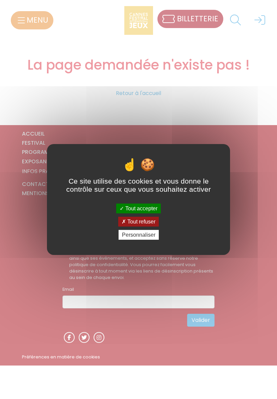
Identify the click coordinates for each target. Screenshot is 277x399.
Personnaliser (138, 235)
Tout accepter (140, 208)
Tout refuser (140, 222)
